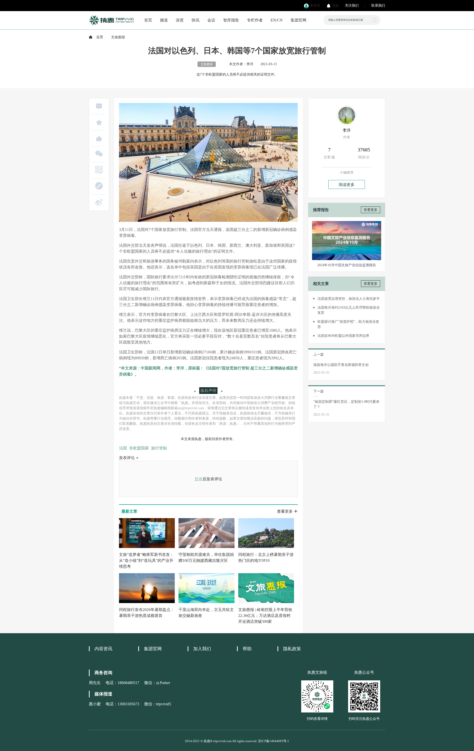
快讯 (195, 20)
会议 (211, 20)
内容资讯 (103, 648)
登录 (198, 479)
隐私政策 (292, 648)
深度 (180, 20)
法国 (123, 448)
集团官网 (298, 20)
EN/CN (277, 20)
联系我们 (378, 5)
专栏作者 (255, 20)
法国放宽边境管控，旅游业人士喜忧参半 (348, 299)
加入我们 (202, 648)
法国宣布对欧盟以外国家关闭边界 (343, 336)
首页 (148, 20)
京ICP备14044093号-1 (273, 741)
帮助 (247, 648)
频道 (164, 20)
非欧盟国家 (139, 448)
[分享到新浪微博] (99, 202)
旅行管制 (159, 448)
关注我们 (352, 5)
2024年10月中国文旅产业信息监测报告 (346, 265)
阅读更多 (347, 185)
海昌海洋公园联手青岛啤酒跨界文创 (341, 365)
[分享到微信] (99, 153)
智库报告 (231, 20)
